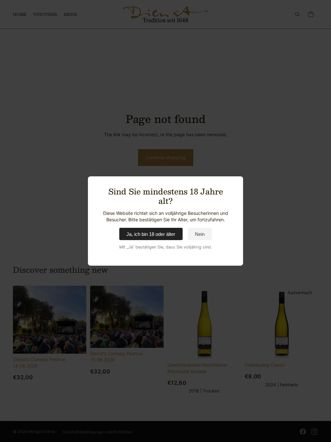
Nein (200, 234)
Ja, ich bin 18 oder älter (150, 234)
